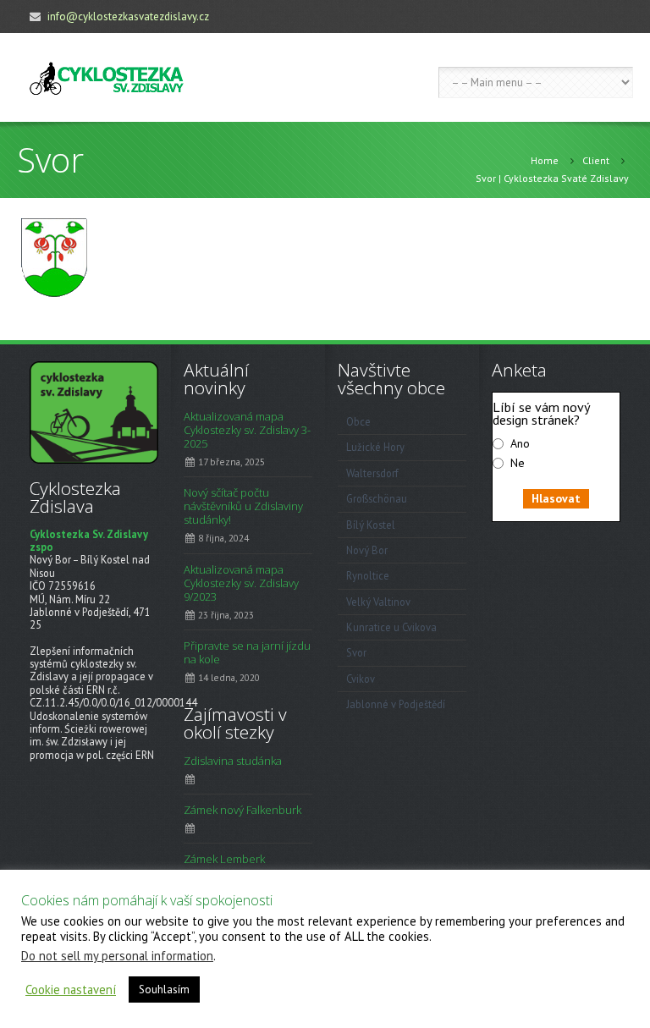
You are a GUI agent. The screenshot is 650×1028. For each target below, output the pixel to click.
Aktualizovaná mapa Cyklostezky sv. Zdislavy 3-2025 (247, 430)
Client (595, 160)
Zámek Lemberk (224, 858)
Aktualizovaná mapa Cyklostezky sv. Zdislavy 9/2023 (241, 583)
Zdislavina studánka (233, 760)
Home (545, 160)
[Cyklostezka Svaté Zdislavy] (106, 77)
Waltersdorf (372, 473)
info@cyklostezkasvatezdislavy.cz (128, 16)
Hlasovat (556, 498)
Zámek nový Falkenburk (242, 809)
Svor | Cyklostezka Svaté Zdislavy (552, 178)
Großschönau (376, 498)
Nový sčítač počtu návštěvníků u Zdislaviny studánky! (243, 506)
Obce (358, 421)
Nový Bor (367, 550)
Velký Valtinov (378, 601)
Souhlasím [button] (164, 989)
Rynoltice (367, 575)
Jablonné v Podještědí (395, 704)
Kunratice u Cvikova (391, 627)
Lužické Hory (375, 447)
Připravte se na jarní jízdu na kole (247, 652)
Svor (356, 652)
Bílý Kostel (370, 524)
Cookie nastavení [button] (70, 990)
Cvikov (360, 678)
